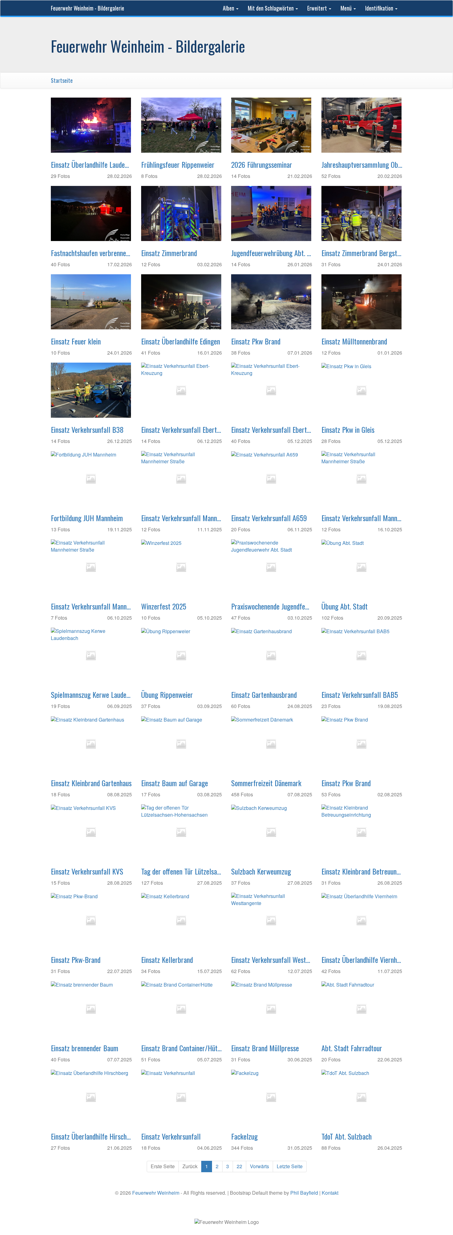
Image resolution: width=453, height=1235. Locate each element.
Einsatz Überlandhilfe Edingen (180, 341)
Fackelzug (244, 1136)
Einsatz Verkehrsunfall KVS (87, 871)
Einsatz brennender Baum (84, 1048)
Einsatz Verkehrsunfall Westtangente (271, 959)
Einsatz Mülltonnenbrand (354, 341)
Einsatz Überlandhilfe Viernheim (361, 959)
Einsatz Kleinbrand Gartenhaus (91, 783)
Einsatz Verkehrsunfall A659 (269, 518)
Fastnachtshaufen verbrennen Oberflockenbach (91, 252)
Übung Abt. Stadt (344, 606)
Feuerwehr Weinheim (155, 1192)
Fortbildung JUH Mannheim (87, 518)
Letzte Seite (290, 1166)
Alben (229, 8)
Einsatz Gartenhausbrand (264, 694)
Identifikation (379, 8)
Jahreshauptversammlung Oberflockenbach (361, 164)
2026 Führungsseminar (261, 164)
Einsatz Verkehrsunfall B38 (87, 429)
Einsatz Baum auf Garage (174, 783)
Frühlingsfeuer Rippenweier (177, 164)
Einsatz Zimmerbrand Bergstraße (361, 252)
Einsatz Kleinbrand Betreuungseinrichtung (361, 871)
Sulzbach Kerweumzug (261, 871)
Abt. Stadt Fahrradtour (351, 1048)
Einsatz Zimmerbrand (169, 252)
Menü (347, 8)
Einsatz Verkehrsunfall (171, 1136)
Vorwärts (259, 1166)
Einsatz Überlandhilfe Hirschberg (91, 1136)
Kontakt (330, 1192)
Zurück (190, 1166)
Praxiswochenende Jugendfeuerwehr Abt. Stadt (271, 606)
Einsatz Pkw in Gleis (347, 429)
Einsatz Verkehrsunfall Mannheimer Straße (181, 518)
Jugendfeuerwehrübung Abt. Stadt (271, 252)
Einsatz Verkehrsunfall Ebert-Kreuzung (181, 429)
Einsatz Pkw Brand (255, 341)
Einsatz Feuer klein (76, 341)
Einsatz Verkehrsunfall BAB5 (359, 694)
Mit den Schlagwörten (271, 8)
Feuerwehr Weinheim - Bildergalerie (87, 8)
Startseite (62, 80)
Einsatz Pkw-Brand (75, 959)
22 (239, 1166)
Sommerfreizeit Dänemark (266, 783)
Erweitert (317, 8)
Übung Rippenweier (167, 694)
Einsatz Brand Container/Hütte (181, 1048)
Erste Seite (163, 1166)
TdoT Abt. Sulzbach (346, 1136)
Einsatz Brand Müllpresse (265, 1048)
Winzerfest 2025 (163, 606)
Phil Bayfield (304, 1192)
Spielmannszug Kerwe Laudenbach (91, 694)
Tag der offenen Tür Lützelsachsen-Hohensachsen (181, 871)
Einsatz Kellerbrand (167, 959)
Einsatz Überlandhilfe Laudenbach (91, 164)
